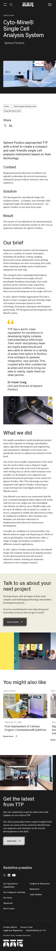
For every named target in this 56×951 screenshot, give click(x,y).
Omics (6, 106)
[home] (28, 4)
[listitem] (27, 714)
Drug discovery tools (12, 111)
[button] (5, 5)
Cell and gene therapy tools (25, 106)
